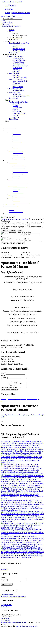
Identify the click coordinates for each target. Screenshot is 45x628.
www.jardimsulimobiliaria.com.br (27, 626)
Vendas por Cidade (15, 102)
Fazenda (16, 75)
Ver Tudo (26, 43)
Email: (3, 375)
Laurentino (17, 111)
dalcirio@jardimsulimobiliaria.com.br (17, 13)
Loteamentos (17, 68)
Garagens (16, 83)
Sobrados (16, 70)
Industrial (12, 89)
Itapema (16, 117)
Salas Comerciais (19, 49)
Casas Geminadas (19, 64)
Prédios (15, 85)
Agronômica (17, 108)
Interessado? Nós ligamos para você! (13, 243)
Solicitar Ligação (7, 584)
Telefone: (4, 378)
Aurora (15, 106)
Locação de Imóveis (15, 43)
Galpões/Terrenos (19, 51)
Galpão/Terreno (18, 90)
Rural (11, 73)
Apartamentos (18, 45)
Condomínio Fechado (20, 66)
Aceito (20, 231)
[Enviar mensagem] (8, 237)
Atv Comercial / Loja (20, 81)
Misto (11, 92)
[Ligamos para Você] (8, 217)
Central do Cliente (7, 595)
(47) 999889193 (10, 5)
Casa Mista (17, 94)
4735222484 (9, 9)
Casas (15, 47)
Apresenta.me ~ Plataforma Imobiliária (13, 622)
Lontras (15, 109)
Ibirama (15, 115)
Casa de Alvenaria (19, 60)
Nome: (3, 373)
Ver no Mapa (5, 618)
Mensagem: (4, 387)
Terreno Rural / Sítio (20, 77)
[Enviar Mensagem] (41, 241)
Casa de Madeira (18, 62)
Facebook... (5, 569)
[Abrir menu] (2, 124)
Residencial (13, 56)
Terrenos (16, 71)
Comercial (12, 79)
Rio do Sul (17, 104)
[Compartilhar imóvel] (2, 421)
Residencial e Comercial (21, 96)
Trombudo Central (19, 113)
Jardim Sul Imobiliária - (8, 16)
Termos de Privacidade (9, 231)
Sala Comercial (18, 87)
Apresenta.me (5, 620)
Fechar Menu (13, 52)
